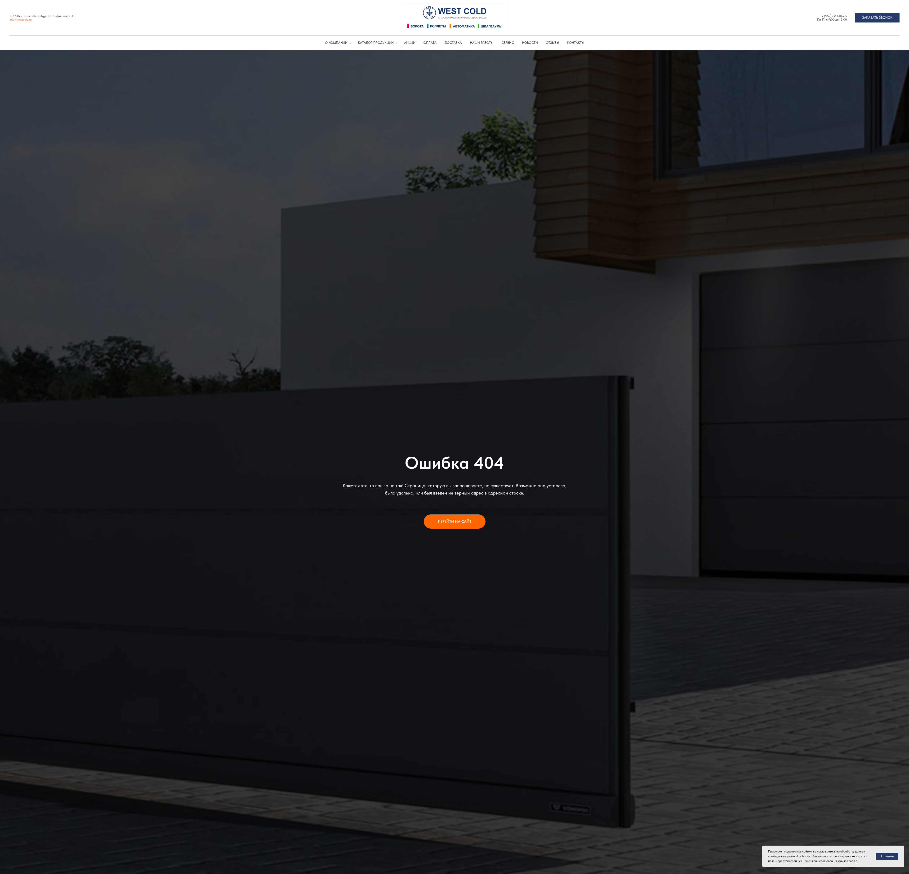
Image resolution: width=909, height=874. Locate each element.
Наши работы (481, 43)
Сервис (507, 43)
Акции (409, 43)
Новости (530, 43)
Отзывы (552, 43)
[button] (877, 17)
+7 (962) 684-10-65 (833, 16)
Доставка (453, 43)
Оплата (430, 43)
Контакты (575, 43)
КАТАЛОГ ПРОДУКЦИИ (376, 43)
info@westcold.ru (20, 19)
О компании (336, 43)
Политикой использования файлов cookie (829, 861)
